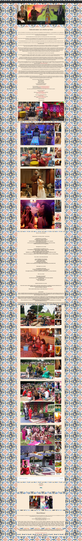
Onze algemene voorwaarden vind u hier (41, 532)
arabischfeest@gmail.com (42, 93)
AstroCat (40, 535)
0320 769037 (41, 91)
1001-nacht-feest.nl (50, 288)
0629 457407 (38, 92)
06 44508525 (42, 96)
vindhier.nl (41, 485)
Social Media (41, 483)
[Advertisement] (41, 539)
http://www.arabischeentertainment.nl (43, 86)
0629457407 (38, 96)
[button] (23, 479)
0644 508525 (42, 92)
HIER (61, 530)
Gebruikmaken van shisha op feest (7, 2)
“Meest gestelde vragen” (43, 63)
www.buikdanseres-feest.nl (45, 87)
